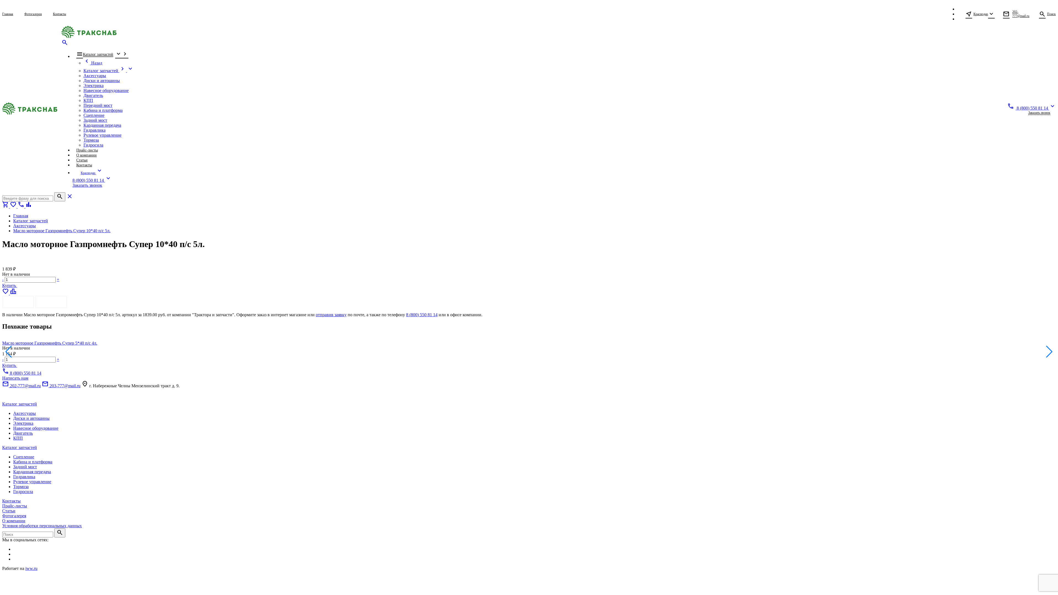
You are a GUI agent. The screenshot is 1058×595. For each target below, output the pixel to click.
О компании (13, 520)
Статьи (8, 511)
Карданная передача (32, 471)
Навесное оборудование (35, 428)
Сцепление (23, 457)
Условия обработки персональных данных (42, 525)
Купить (9, 285)
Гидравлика (24, 476)
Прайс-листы (14, 506)
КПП (18, 438)
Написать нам (15, 378)
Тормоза (21, 486)
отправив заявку (331, 314)
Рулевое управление (32, 481)
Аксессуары (24, 413)
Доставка (51, 301)
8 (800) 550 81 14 (422, 314)
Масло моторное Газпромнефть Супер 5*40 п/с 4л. (49, 343)
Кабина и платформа (32, 461)
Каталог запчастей (19, 404)
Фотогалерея (14, 515)
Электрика (23, 423)
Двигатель (23, 433)
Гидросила (23, 491)
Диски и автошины (31, 418)
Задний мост (25, 466)
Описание (18, 301)
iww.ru (31, 568)
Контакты (11, 501)
